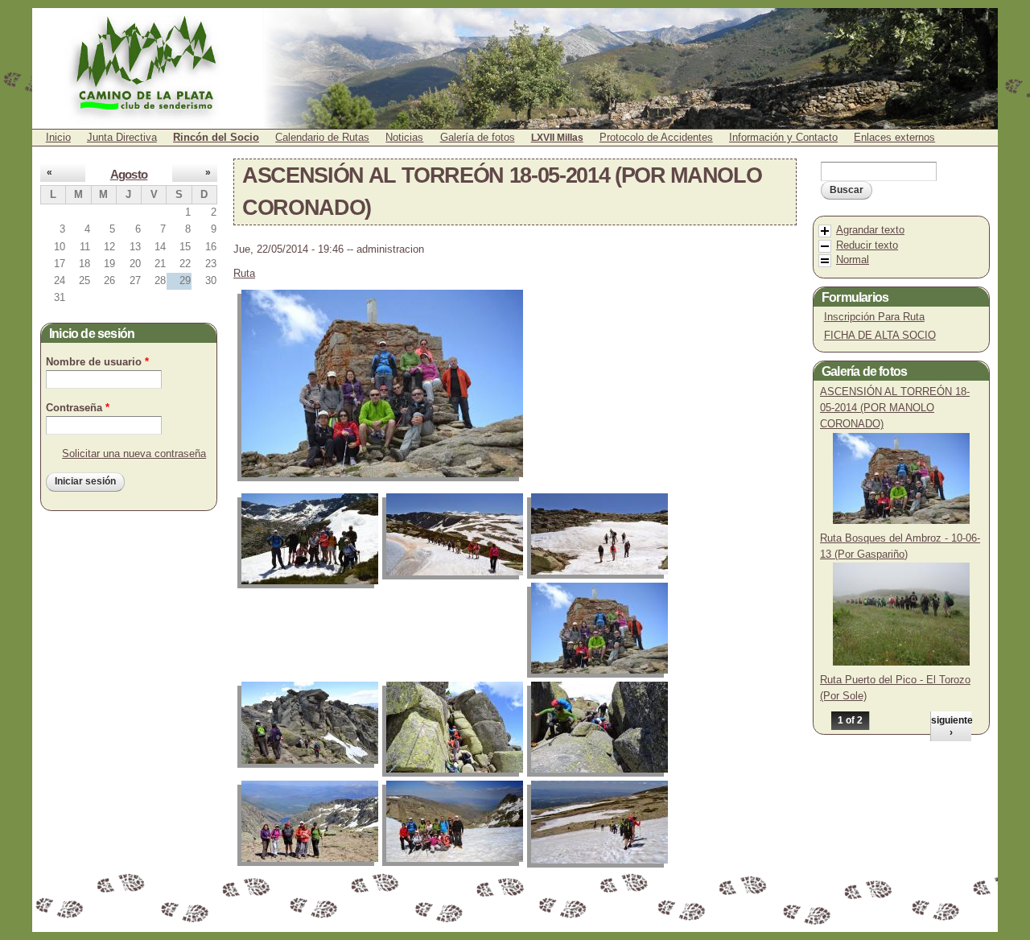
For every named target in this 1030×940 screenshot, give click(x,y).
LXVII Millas (557, 137)
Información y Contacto (783, 137)
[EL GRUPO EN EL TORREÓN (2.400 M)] (386, 383)
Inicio (58, 137)
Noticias (404, 137)
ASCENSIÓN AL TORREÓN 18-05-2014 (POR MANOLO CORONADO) (895, 407)
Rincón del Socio (216, 137)
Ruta (244, 273)
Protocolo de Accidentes (656, 137)
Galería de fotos (477, 137)
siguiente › (951, 726)
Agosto (129, 174)
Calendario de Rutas (322, 137)
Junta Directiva (122, 137)
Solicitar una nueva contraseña (134, 453)
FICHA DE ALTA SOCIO (880, 335)
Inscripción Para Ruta (874, 317)
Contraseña (77, 408)
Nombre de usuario (97, 362)
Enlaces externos (894, 137)
